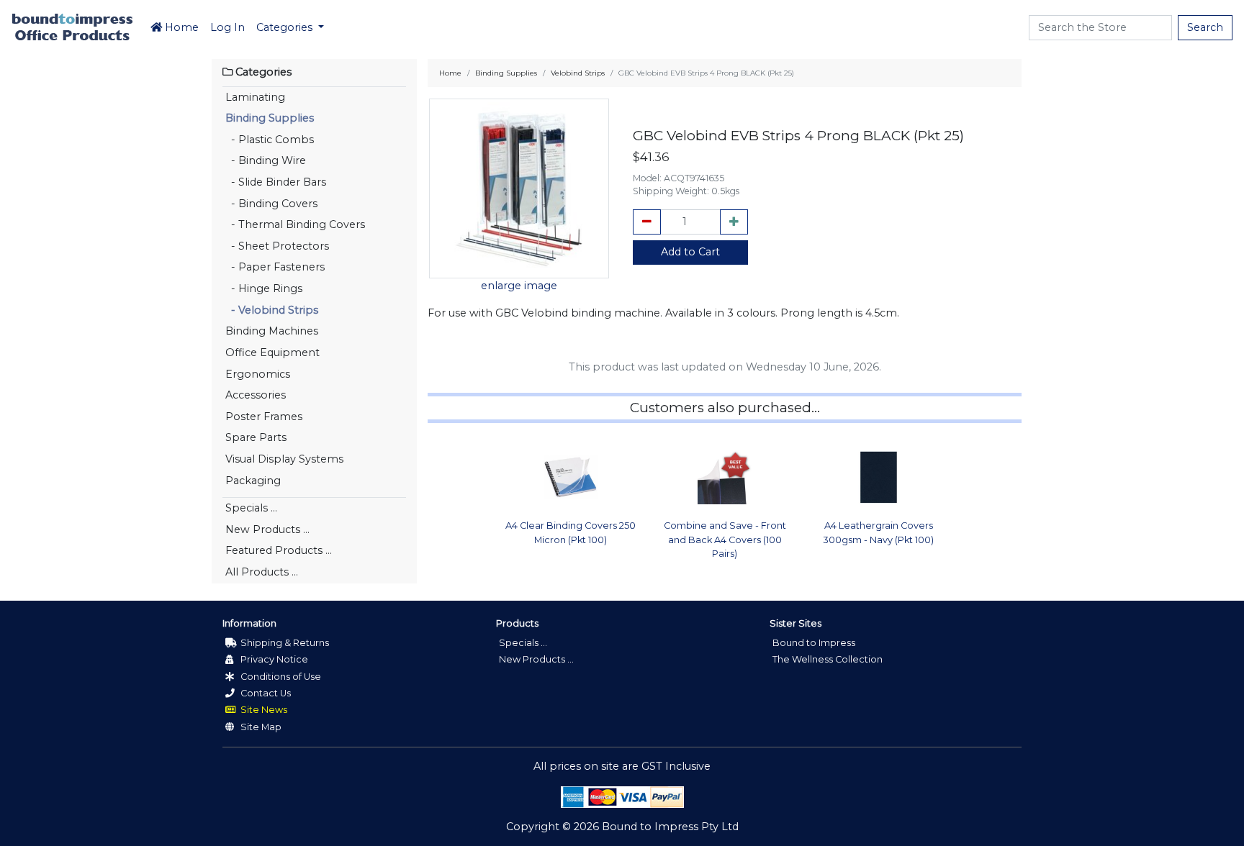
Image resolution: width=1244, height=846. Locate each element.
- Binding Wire (265, 160)
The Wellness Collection (827, 659)
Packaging (253, 480)
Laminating (255, 97)
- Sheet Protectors (277, 246)
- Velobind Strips (271, 310)
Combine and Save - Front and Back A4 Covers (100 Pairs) (725, 539)
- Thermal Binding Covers (295, 224)
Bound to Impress (813, 642)
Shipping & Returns (283, 642)
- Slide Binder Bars (275, 182)
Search (1205, 27)
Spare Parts (256, 437)
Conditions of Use (279, 676)
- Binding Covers (271, 203)
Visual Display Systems (284, 458)
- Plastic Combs (269, 139)
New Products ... (267, 529)
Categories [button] (285, 27)
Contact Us (264, 693)
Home (180, 27)
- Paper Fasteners (275, 266)
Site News (262, 709)
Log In (227, 27)
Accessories (255, 394)
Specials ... (251, 507)
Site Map (259, 727)
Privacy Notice (273, 659)
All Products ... (261, 571)
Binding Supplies (269, 118)
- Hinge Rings (263, 288)
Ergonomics (257, 374)
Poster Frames (263, 416)
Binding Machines (271, 330)
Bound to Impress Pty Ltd (670, 826)
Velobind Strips (578, 73)
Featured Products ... (278, 550)
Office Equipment (272, 352)
